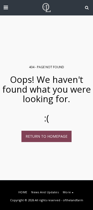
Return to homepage (46, 136)
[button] (5, 7)
